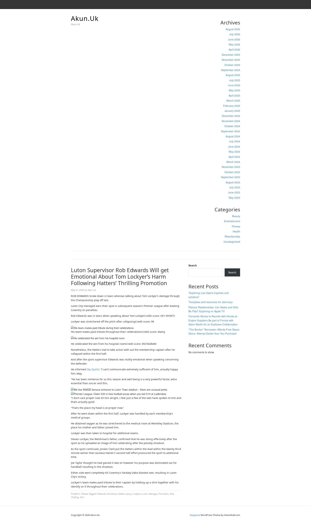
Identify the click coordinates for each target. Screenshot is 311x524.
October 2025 (232, 65)
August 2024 (233, 136)
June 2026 (234, 39)
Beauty (236, 216)
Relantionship (232, 236)
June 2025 (234, 85)
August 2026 (233, 29)
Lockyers (136, 493)
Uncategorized (232, 241)
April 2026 (234, 49)
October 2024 (232, 126)
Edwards (101, 493)
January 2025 (232, 111)
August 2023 (233, 182)
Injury (128, 493)
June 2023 (234, 192)
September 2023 (230, 177)
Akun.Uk (85, 18)
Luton (145, 493)
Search (192, 265)
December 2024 (231, 116)
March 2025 (233, 100)
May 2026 (234, 44)
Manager (153, 493)
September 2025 (230, 70)
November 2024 (231, 121)
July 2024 (234, 141)
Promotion (164, 493)
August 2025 (233, 75)
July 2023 (234, 187)
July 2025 (234, 80)
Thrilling (75, 497)
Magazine (195, 515)
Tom (82, 497)
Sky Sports (93, 369)
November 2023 (231, 167)
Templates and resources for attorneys (210, 302)
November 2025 (231, 59)
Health (236, 231)
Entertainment (232, 221)
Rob (172, 493)
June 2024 (234, 146)
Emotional (112, 493)
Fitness (236, 226)
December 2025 (231, 54)
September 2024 (230, 131)
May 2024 (234, 151)
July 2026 (234, 34)
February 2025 (231, 105)
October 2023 (232, 172)
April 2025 (234, 95)
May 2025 (234, 90)
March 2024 (233, 162)
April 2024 (234, 157)
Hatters (121, 493)
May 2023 (234, 197)
